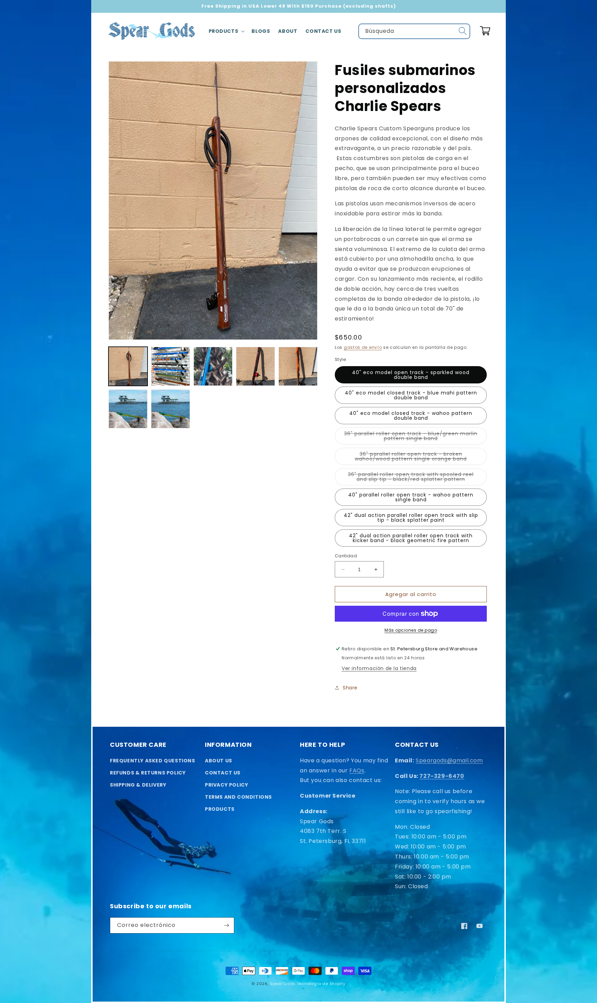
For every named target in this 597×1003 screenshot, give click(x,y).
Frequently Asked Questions (152, 760)
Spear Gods (282, 983)
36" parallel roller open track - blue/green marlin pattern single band (410, 437)
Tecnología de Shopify (321, 983)
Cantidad (346, 555)
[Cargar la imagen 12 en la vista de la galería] (298, 366)
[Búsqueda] (462, 31)
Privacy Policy (226, 784)
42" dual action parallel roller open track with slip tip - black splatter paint (411, 517)
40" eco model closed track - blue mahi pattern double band (411, 395)
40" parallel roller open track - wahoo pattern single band (410, 497)
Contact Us (222, 772)
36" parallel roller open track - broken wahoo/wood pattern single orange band (421, 458)
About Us (218, 760)
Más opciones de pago (411, 630)
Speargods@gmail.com (449, 760)
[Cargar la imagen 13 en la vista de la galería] (128, 408)
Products (220, 809)
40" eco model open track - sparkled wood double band (411, 375)
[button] (226, 31)
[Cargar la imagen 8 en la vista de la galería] (255, 366)
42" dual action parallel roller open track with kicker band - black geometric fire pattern (411, 538)
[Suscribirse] (226, 925)
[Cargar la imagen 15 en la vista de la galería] (170, 408)
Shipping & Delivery (138, 784)
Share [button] (350, 687)
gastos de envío (363, 347)
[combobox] (414, 31)
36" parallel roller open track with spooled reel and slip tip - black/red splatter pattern (417, 478)
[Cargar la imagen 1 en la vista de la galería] (128, 366)
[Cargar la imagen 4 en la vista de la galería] (213, 366)
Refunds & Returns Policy (148, 772)
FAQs (356, 770)
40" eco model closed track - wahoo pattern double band (410, 415)
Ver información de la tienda (379, 668)
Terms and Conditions (238, 796)
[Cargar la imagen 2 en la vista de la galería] (170, 366)
